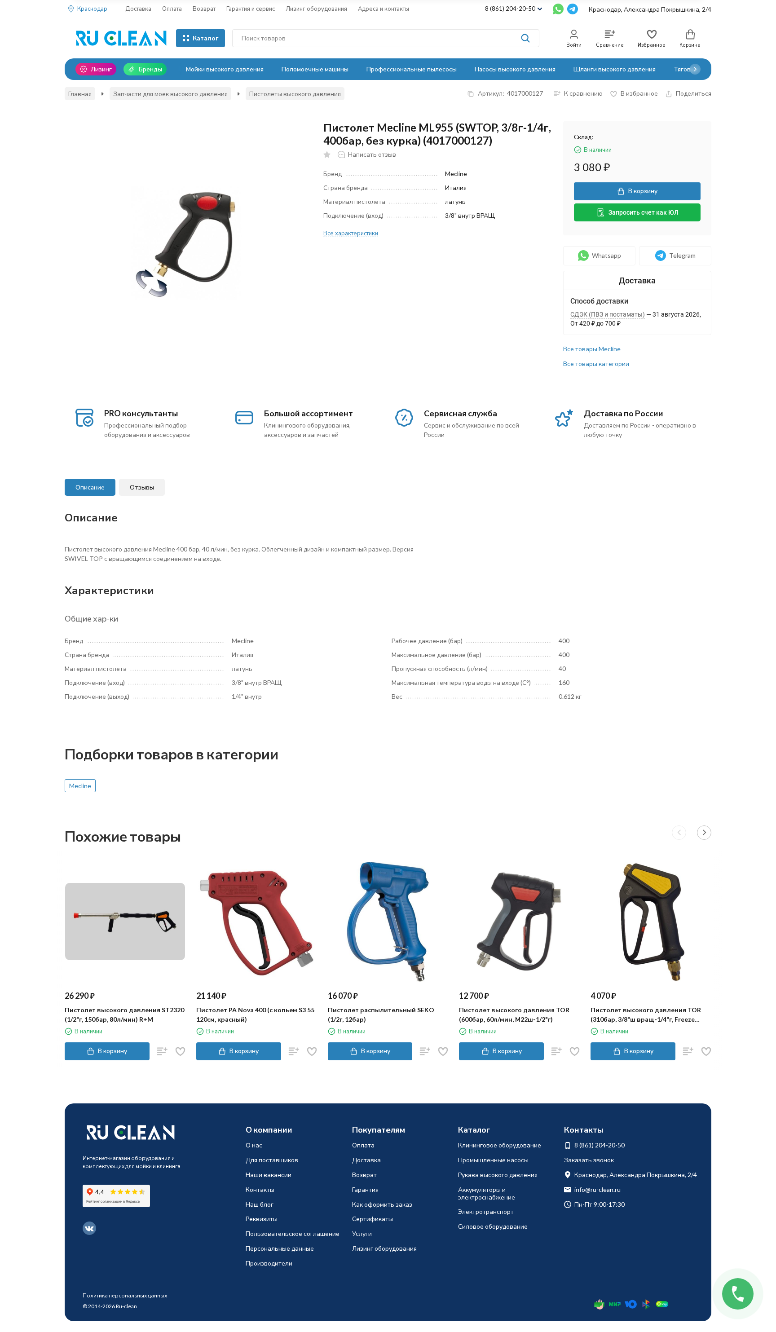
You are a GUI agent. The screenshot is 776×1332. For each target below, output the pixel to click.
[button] (695, 69)
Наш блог (259, 1204)
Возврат (204, 8)
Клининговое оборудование (499, 1145)
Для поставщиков (272, 1160)
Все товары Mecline (592, 349)
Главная (80, 93)
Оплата (172, 8)
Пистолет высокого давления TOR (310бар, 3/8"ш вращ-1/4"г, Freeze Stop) (646, 1015)
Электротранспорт (486, 1211)
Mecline (80, 785)
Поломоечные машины (315, 69)
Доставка (138, 8)
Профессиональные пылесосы (411, 69)
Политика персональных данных (125, 1295)
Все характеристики (350, 233)
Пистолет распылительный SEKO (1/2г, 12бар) (381, 1014)
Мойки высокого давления (225, 69)
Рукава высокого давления (498, 1174)
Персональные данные (280, 1248)
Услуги (362, 1233)
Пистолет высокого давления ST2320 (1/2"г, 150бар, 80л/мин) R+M (124, 1014)
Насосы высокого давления (515, 69)
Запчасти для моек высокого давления (170, 93)
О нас (254, 1145)
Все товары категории (596, 363)
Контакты (260, 1189)
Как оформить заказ (382, 1204)
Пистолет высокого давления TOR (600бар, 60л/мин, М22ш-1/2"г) (514, 1014)
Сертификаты (372, 1218)
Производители (269, 1263)
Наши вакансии (268, 1174)
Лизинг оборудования (316, 8)
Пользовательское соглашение (293, 1233)
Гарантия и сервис (250, 8)
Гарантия (365, 1189)
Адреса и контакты (383, 8)
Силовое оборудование (493, 1226)
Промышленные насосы (493, 1160)
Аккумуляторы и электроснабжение (486, 1193)
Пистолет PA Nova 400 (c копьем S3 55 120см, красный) (255, 1014)
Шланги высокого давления (614, 69)
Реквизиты (262, 1218)
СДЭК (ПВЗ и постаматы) (607, 314)
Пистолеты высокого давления (295, 93)
